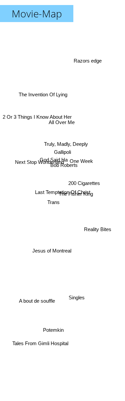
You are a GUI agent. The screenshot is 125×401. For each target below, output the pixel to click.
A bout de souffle (38, 305)
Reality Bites (97, 232)
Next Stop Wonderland (39, 160)
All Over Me (63, 120)
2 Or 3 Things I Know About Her (37, 114)
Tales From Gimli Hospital (40, 344)
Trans (51, 194)
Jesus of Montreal (52, 253)
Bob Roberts (63, 165)
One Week (81, 157)
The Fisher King (76, 194)
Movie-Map (37, 13)
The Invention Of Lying (43, 91)
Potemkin (52, 330)
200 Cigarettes (84, 185)
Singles (80, 293)
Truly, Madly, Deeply (66, 144)
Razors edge (88, 60)
